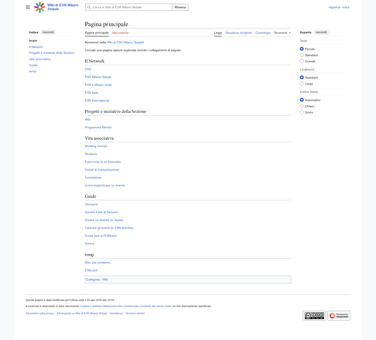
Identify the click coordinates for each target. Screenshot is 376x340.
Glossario (91, 204)
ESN (88, 69)
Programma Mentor (98, 127)
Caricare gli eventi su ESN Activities (109, 228)
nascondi (48, 32)
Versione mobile (135, 313)
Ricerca (180, 7)
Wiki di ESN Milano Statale (125, 42)
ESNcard (91, 270)
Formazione (93, 177)
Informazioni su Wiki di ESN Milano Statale (82, 313)
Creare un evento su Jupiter (104, 220)
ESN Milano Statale (98, 77)
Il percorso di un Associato (103, 161)
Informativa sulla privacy (40, 313)
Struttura (91, 154)
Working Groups (96, 146)
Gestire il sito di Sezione (101, 212)
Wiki (88, 119)
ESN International (97, 100)
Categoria (93, 279)
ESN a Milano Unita (98, 85)
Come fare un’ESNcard (101, 235)
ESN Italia (91, 92)
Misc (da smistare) (97, 262)
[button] (27, 7)
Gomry (89, 243)
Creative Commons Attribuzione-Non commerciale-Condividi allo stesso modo (125, 306)
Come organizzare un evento (105, 185)
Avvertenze (116, 313)
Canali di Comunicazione (102, 169)
